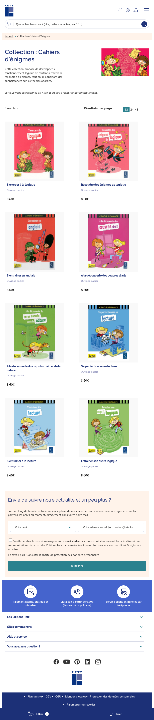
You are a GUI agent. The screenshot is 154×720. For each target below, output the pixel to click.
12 (126, 109)
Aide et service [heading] (17, 636)
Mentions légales (75, 696)
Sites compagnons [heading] (19, 626)
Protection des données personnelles (112, 696)
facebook (56, 662)
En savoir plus (16, 555)
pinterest (77, 662)
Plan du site (34, 696)
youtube (67, 662)
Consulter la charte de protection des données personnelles (62, 555)
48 (136, 109)
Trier (119, 714)
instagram (98, 662)
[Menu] (146, 10)
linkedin (87, 662)
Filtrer (42, 714)
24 (132, 109)
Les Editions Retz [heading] (18, 617)
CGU (58, 696)
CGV (48, 696)
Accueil (9, 36)
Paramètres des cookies (81, 704)
